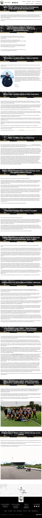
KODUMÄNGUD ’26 (38, 3)
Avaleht (24, 1)
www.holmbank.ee (16, 130)
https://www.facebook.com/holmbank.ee (30, 130)
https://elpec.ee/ (29, 144)
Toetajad (27, 3)
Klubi (33, 1)
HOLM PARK (29, 1)
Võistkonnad (38, 1)
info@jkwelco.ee (5, 506)
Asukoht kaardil (16, 507)
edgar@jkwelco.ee (26, 507)
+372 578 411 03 (26, 506)
